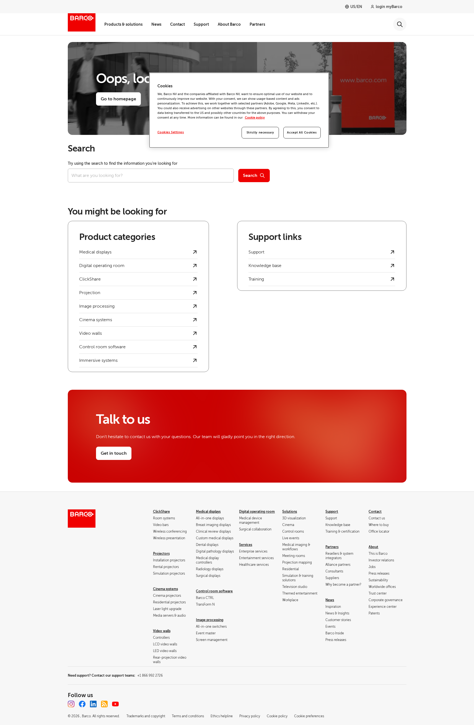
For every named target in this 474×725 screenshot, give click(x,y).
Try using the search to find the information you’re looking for (122, 163)
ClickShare (161, 512)
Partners (257, 24)
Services (245, 545)
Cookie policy (255, 117)
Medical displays (208, 512)
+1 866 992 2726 (150, 675)
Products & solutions (123, 24)
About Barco (229, 24)
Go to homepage (118, 98)
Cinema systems (165, 589)
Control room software (214, 591)
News (156, 24)
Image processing (209, 620)
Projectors (161, 554)
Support (201, 24)
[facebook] (82, 704)
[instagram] (71, 704)
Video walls (161, 631)
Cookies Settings (170, 132)
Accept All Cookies (302, 132)
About (373, 547)
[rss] (104, 704)
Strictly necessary (260, 132)
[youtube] (115, 704)
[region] (239, 110)
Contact (177, 24)
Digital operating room (257, 512)
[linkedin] (93, 704)
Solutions (289, 512)
